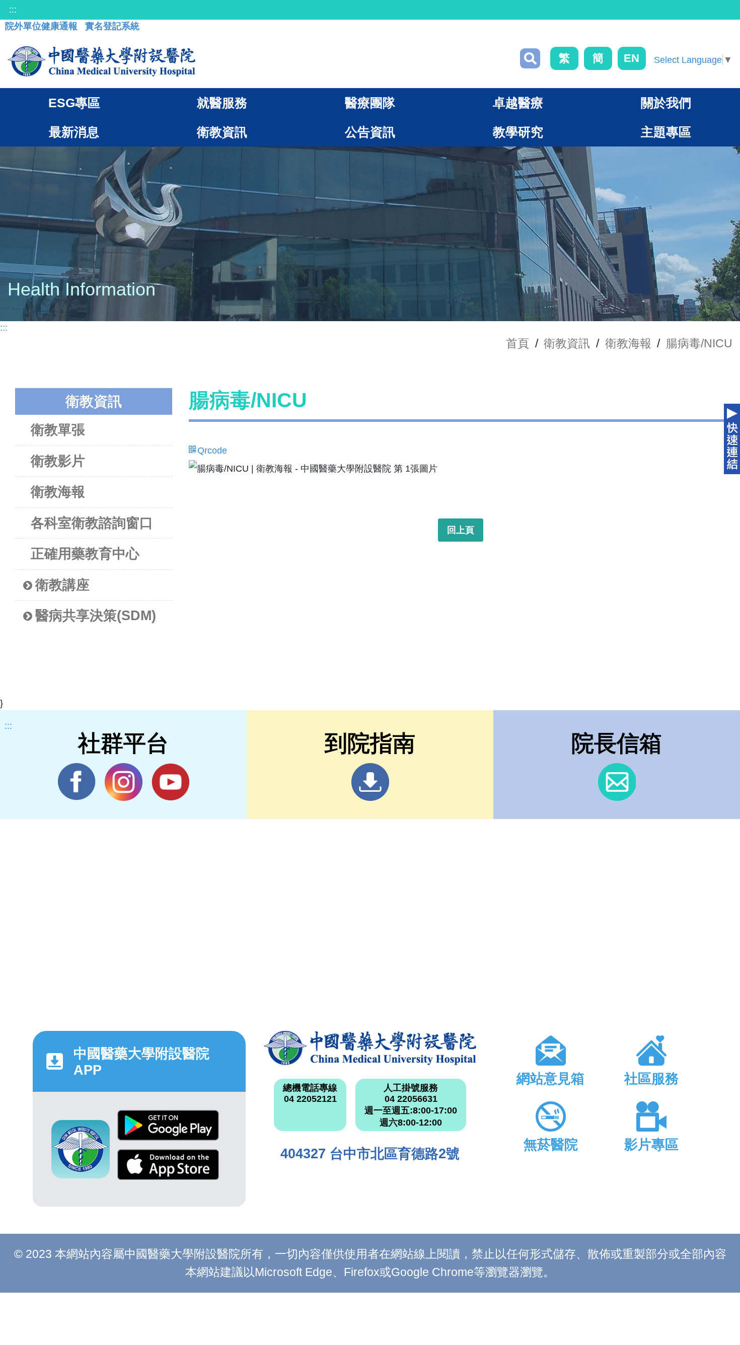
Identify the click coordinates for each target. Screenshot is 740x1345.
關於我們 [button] (666, 103)
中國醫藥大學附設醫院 (370, 1048)
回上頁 (460, 530)
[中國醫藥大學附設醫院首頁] (101, 61)
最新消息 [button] (74, 132)
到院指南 (370, 782)
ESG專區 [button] (74, 103)
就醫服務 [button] (222, 103)
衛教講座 (62, 584)
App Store (168, 1168)
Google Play (168, 1129)
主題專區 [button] (666, 132)
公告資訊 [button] (370, 132)
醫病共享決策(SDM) (95, 615)
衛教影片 (58, 461)
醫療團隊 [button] (370, 103)
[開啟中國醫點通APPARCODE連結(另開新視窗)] (80, 1149)
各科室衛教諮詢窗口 (92, 523)
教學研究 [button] (518, 132)
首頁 (517, 343)
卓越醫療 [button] (518, 103)
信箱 (617, 782)
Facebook (77, 782)
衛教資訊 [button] (222, 132)
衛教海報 (628, 343)
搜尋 (530, 58)
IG (123, 782)
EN (631, 58)
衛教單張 (58, 429)
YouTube (170, 782)
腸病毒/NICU (699, 343)
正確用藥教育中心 (85, 553)
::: (13, 10)
